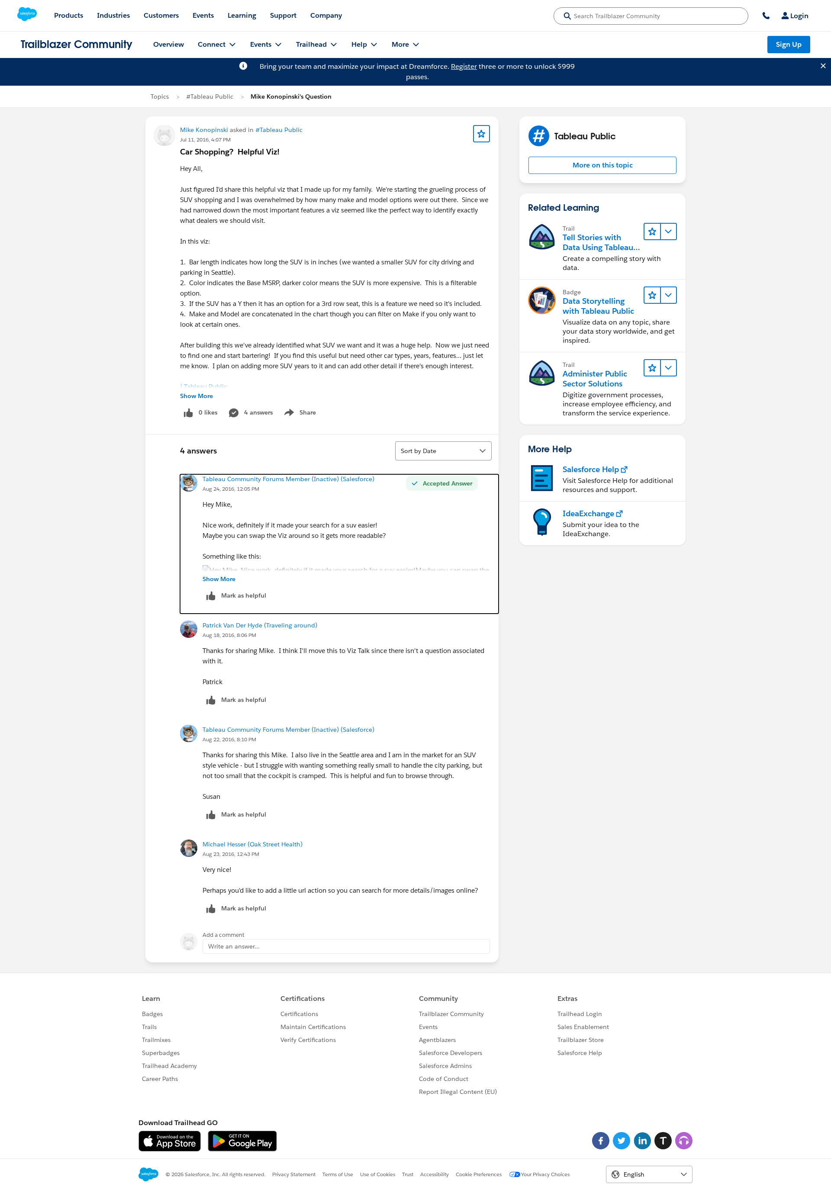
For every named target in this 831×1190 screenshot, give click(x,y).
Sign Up (789, 44)
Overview (168, 44)
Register (464, 66)
